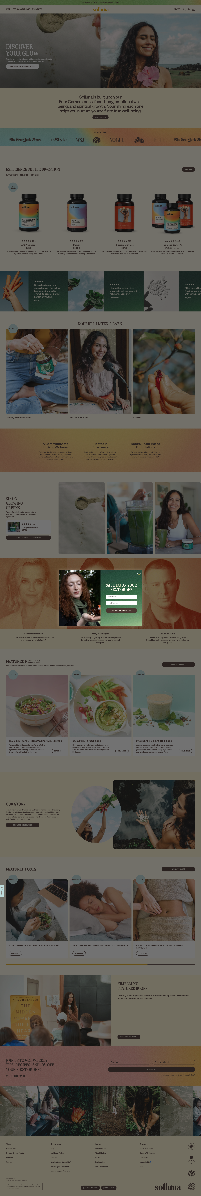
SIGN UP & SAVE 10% (121, 610)
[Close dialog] (139, 573)
